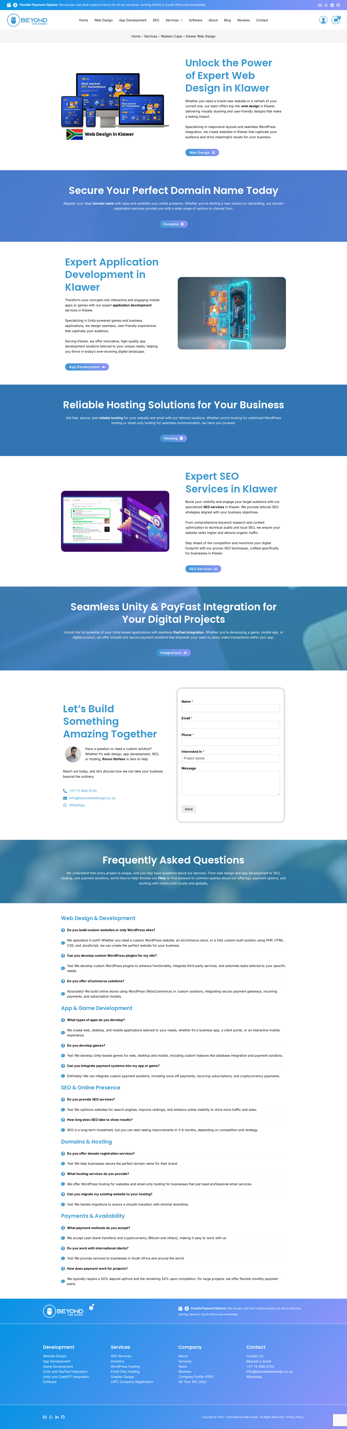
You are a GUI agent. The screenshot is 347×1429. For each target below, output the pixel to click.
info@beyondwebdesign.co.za (269, 1371)
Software (195, 20)
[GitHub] (338, 5)
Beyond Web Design (246, 1417)
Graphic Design (122, 1377)
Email (187, 718)
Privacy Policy (295, 1417)
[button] (181, 20)
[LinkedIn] (57, 1417)
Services (172, 20)
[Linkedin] (332, 5)
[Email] (45, 1417)
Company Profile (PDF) (196, 1377)
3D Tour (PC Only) (192, 1382)
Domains (117, 1361)
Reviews (243, 20)
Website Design (54, 1356)
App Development (132, 20)
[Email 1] (320, 5)
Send (189, 809)
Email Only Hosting (125, 1371)
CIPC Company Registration (132, 1382)
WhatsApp (254, 1377)
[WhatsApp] (326, 5)
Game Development (58, 1366)
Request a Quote (258, 1361)
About (213, 20)
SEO (156, 20)
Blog (227, 20)
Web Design (103, 20)
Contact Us (254, 1356)
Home (83, 20)
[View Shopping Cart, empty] (336, 20)
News (183, 1366)
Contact (262, 20)
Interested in (193, 752)
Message (189, 768)
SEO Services (121, 1356)
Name (187, 701)
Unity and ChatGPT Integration (66, 1377)
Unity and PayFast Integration (65, 1371)
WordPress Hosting (125, 1366)
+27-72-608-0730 (260, 1366)
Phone (188, 735)
